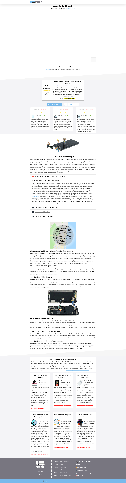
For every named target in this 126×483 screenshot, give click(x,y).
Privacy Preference (64, 472)
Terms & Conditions (64, 461)
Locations (40, 471)
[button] (63, 176)
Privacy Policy (63, 467)
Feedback (56, 464)
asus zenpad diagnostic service (61, 447)
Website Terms (63, 464)
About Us (56, 472)
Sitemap (56, 475)
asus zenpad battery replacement (62, 405)
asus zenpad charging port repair (85, 405)
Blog (40, 474)
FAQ (55, 470)
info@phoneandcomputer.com (84, 464)
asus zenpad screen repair (37, 408)
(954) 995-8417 (85, 461)
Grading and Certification (65, 475)
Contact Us (56, 461)
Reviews (56, 467)
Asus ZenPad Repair (70, 8)
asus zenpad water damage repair (39, 454)
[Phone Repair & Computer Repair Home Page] (40, 465)
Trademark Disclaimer (65, 470)
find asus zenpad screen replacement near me (77, 370)
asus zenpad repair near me (83, 447)
